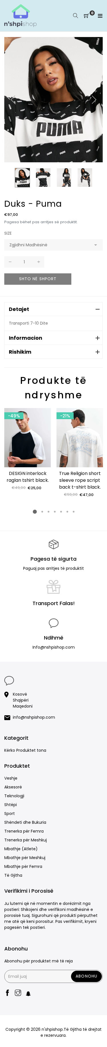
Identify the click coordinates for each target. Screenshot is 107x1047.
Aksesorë (13, 787)
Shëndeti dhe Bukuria (25, 822)
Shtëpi (10, 805)
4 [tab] (54, 512)
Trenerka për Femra (24, 831)
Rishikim (20, 351)
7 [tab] (73, 512)
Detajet (19, 309)
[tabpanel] (27, 449)
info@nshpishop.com (34, 717)
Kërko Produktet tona (25, 750)
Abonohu (86, 976)
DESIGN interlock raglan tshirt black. (28, 476)
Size (8, 233)
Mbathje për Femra (23, 866)
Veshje (10, 778)
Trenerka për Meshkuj (25, 840)
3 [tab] (48, 512)
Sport (9, 813)
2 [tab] (42, 512)
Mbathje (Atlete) (21, 849)
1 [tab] (35, 512)
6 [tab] (67, 512)
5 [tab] (61, 512)
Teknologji (14, 796)
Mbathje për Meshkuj (24, 857)
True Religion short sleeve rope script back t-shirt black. (80, 480)
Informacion (25, 337)
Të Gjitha (13, 875)
